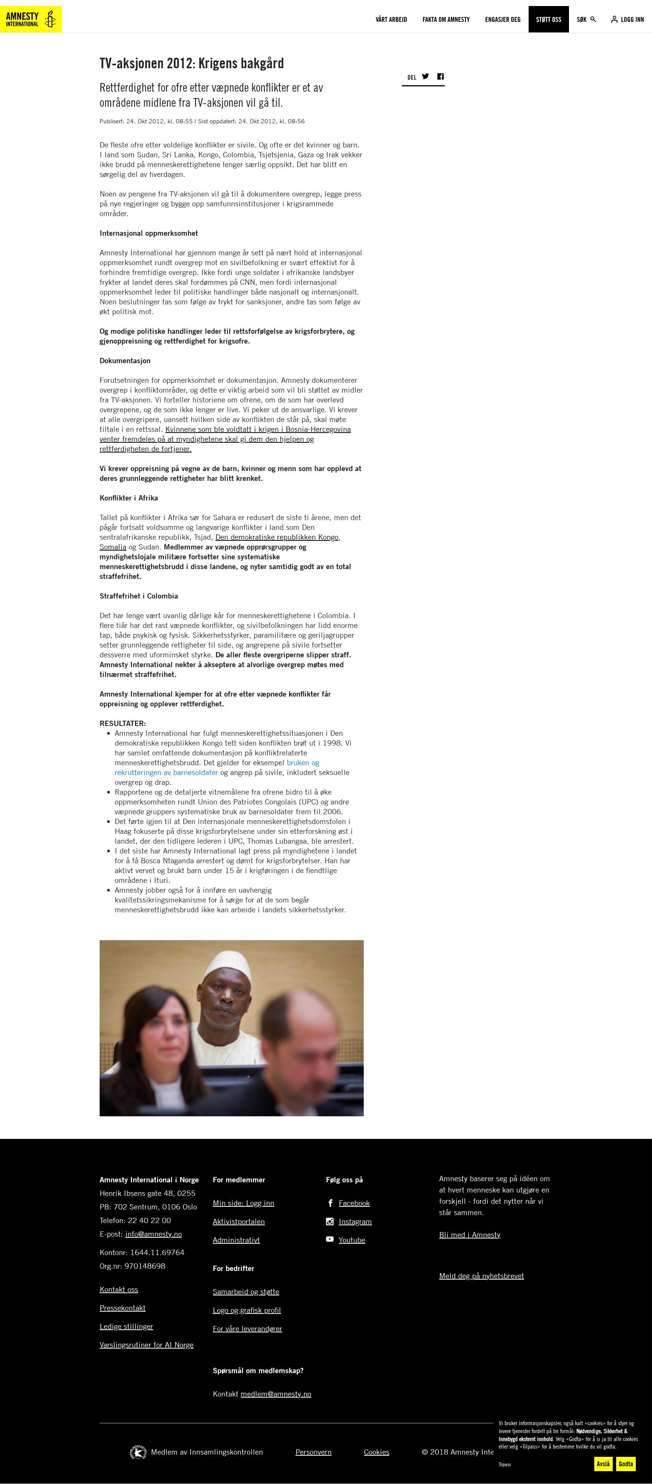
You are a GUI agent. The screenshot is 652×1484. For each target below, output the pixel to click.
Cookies (376, 1451)
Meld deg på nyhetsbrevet (481, 1275)
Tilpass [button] (505, 1464)
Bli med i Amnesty (469, 1234)
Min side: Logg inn (243, 1203)
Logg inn (632, 19)
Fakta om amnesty (446, 19)
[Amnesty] (31, 18)
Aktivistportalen (239, 1221)
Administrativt (236, 1240)
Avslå (603, 1463)
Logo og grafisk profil (247, 1310)
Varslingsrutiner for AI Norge (147, 1344)
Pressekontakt (123, 1307)
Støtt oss (548, 19)
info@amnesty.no (153, 1233)
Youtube (352, 1240)
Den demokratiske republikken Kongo (276, 537)
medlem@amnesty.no (276, 1393)
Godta (626, 1463)
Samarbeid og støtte (246, 1291)
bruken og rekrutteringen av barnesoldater (217, 767)
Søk (582, 19)
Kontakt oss (119, 1289)
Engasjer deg (503, 19)
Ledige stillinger (126, 1326)
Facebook (354, 1203)
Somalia (113, 546)
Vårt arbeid (391, 19)
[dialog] (569, 1445)
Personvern (313, 1451)
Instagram (355, 1221)
